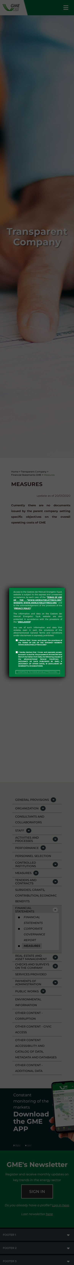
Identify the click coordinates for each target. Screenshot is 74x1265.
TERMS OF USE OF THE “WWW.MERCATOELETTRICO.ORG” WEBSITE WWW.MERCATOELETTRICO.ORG (37, 600)
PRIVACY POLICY (22, 608)
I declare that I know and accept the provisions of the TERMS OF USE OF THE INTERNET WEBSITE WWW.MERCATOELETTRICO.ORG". (40, 642)
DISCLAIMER (24, 622)
